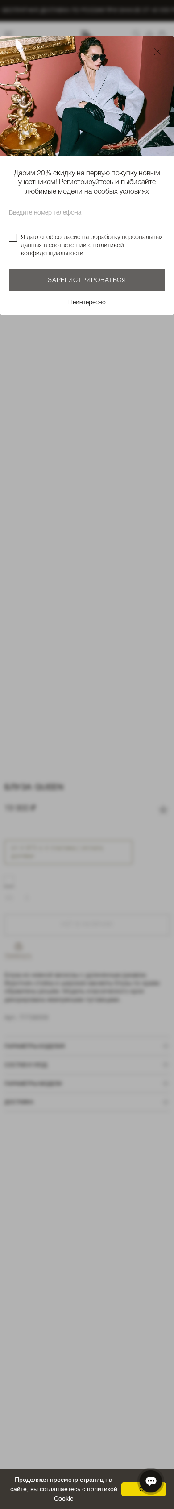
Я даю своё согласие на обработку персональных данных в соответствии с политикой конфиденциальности (92, 246)
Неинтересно (87, 303)
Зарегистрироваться (87, 280)
